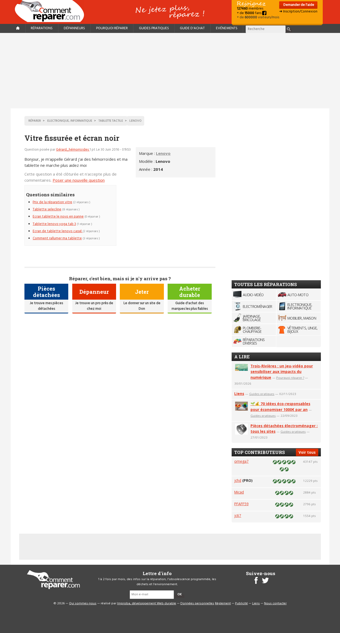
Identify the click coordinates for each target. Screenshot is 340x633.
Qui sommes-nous (82, 603)
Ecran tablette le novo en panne (58, 216)
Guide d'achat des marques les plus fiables (190, 305)
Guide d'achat (192, 28)
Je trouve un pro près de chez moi (94, 305)
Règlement (223, 603)
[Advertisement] (170, 70)
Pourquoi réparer (112, 28)
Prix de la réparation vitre (52, 202)
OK (179, 594)
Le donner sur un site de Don (142, 305)
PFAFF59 (241, 503)
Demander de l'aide (298, 5)
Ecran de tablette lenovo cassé (58, 231)
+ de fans (249, 13)
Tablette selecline (47, 209)
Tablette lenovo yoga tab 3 (54, 224)
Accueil (51, 11)
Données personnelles (197, 603)
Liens (239, 393)
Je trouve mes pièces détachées (46, 305)
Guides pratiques (154, 28)
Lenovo (163, 153)
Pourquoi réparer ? (290, 378)
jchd (237, 480)
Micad (239, 492)
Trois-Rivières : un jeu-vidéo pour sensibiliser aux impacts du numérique (281, 371)
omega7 (241, 461)
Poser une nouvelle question (79, 180)
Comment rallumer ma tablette (57, 238)
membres (250, 8)
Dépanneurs (74, 28)
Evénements (226, 28)
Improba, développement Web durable (146, 603)
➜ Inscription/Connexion (298, 11)
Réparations (42, 28)
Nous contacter (275, 603)
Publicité (241, 603)
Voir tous (307, 452)
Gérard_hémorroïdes (73, 149)
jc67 (237, 515)
